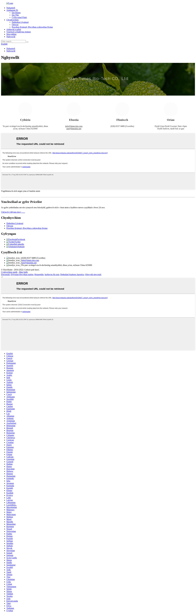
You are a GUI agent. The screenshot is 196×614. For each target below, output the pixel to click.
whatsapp (21, 246)
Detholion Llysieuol (20, 22)
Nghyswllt (10, 37)
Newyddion (11, 34)
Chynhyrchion (12, 20)
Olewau (15, 24)
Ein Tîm (15, 15)
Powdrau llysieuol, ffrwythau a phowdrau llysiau (32, 27)
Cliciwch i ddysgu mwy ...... (13, 212)
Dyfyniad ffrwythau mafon (22, 274)
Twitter (18, 242)
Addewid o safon (13, 29)
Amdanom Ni (12, 10)
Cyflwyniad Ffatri (19, 17)
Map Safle (23, 272)
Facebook (21, 239)
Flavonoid (5, 274)
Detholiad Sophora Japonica (72, 274)
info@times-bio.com (73, 126)
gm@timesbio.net (73, 128)
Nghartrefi (10, 8)
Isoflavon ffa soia (52, 274)
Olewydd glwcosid (93, 274)
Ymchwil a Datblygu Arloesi (18, 32)
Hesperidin (39, 274)
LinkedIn (20, 244)
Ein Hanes (16, 12)
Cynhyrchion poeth (9, 272)
